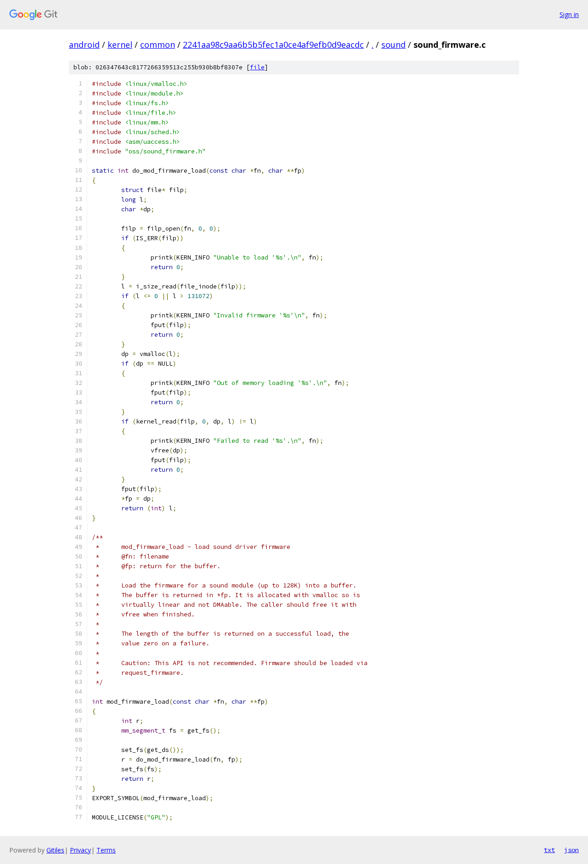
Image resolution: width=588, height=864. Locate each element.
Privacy (80, 850)
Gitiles (55, 850)
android (84, 44)
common (157, 44)
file (257, 67)
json (571, 850)
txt (549, 850)
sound (393, 44)
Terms (106, 850)
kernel (119, 44)
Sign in (569, 14)
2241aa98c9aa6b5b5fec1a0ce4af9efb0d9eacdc (273, 44)
